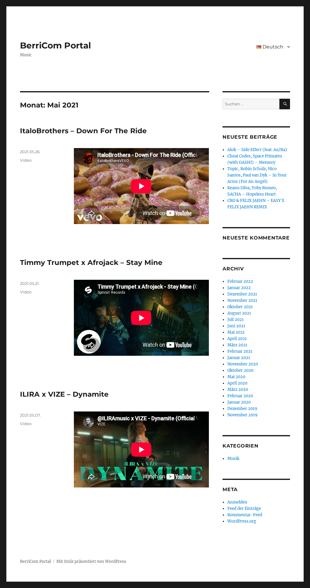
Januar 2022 (239, 287)
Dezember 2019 (242, 408)
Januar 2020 (239, 402)
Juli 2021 (235, 319)
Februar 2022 (240, 281)
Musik (233, 458)
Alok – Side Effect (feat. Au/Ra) (257, 149)
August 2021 (239, 313)
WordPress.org (241, 521)
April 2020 (237, 383)
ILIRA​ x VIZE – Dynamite (64, 394)
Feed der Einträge (244, 508)
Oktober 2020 (240, 370)
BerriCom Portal (55, 45)
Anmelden (237, 502)
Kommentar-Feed (244, 514)
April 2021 (237, 338)
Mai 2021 (236, 332)
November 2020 (242, 364)
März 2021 (237, 345)
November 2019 (242, 415)
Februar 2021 (239, 351)
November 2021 (242, 300)
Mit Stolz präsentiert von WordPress (91, 561)
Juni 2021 (236, 326)
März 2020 (237, 389)
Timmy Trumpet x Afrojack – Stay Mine (91, 262)
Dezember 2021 (242, 294)
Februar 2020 (240, 395)
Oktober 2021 (240, 306)
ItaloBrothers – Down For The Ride (83, 131)
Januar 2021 (238, 357)
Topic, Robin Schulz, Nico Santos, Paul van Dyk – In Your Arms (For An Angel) (257, 175)
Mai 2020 (236, 376)
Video (25, 160)
